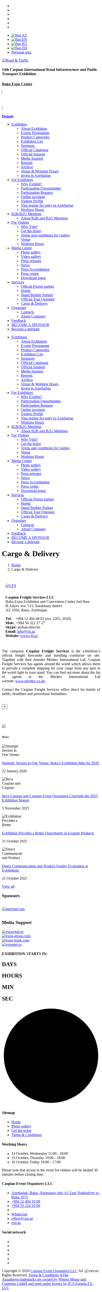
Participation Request (37, 193)
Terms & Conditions (26, 1135)
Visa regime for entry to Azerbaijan (47, 205)
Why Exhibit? (31, 184)
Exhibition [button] (19, 337)
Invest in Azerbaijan (36, 175)
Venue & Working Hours (39, 171)
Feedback (18, 320)
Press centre (30, 274)
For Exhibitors (22, 180)
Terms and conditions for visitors (45, 235)
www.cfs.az (29, 636)
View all (8, 886)
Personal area (21, 52)
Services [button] (17, 495)
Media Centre (21, 248)
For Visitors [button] (20, 435)
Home (16, 1122)
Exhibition (19, 124)
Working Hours (32, 210)
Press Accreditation (35, 269)
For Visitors (20, 222)
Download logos (33, 278)
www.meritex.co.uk (30, 681)
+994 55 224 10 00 (25, 1206)
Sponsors (28, 146)
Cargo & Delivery (34, 303)
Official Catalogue (34, 150)
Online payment (33, 197)
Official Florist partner (37, 286)
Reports (26, 163)
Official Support (33, 154)
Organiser (18, 308)
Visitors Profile (32, 201)
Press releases (31, 261)
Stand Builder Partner (37, 295)
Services (17, 282)
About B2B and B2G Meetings (44, 218)
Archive (27, 167)
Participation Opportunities (41, 188)
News (25, 265)
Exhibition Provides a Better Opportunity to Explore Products (48, 833)
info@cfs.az (26, 631)
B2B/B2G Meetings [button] (26, 427)
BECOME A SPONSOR (30, 538)
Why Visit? (29, 227)
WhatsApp (19, 1214)
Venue (25, 239)
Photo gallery (31, 252)
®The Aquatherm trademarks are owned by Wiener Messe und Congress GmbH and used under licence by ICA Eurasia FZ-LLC (47, 1281)
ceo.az (16, 1223)
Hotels (26, 291)
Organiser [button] (18, 521)
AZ (24, 35)
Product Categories (35, 137)
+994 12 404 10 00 (25, 1201)
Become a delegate (25, 542)
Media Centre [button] (21, 461)
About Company (33, 316)
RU (24, 44)
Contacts (27, 312)
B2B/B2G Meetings (26, 214)
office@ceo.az (22, 1218)
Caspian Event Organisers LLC (54, 1271)
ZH (24, 48)
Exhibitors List (32, 141)
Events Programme (35, 133)
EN (24, 39)
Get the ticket (31, 231)
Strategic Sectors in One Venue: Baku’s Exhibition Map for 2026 (50, 763)
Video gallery (31, 257)
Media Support (32, 158)
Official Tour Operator (38, 299)
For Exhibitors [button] (22, 393)
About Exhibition (34, 129)
